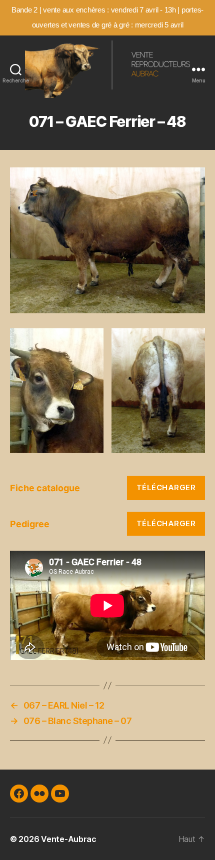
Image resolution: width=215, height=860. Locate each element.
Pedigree (30, 524)
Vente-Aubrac (68, 839)
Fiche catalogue (45, 488)
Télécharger (166, 487)
